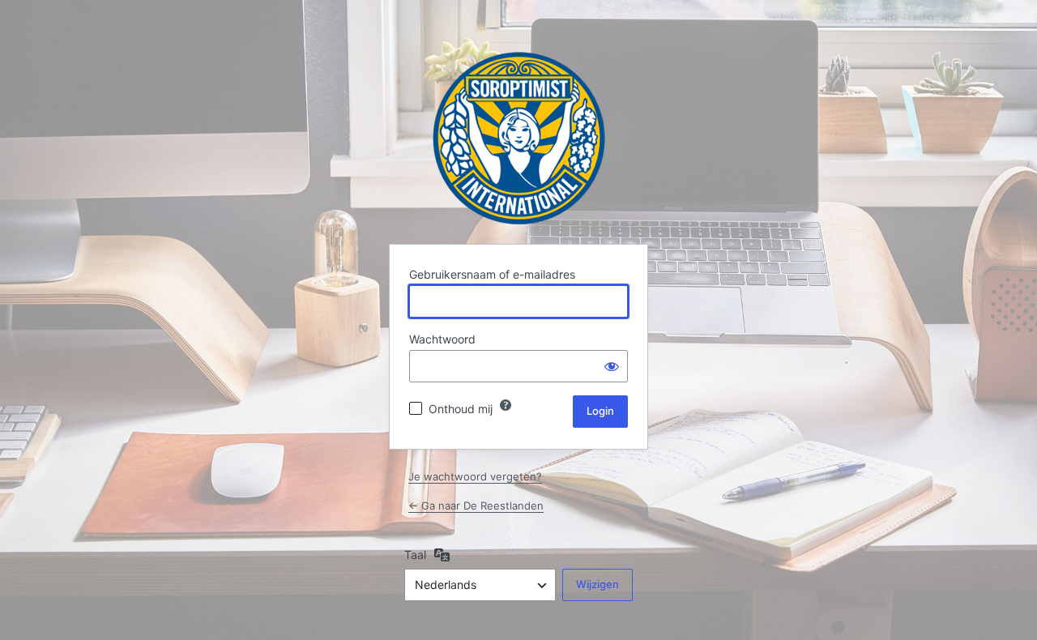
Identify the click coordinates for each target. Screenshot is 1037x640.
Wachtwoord (442, 339)
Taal (415, 554)
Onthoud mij (461, 409)
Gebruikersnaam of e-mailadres (492, 274)
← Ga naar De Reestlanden (476, 505)
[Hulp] (505, 405)
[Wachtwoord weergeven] (611, 366)
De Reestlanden (519, 138)
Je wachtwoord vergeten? (475, 476)
